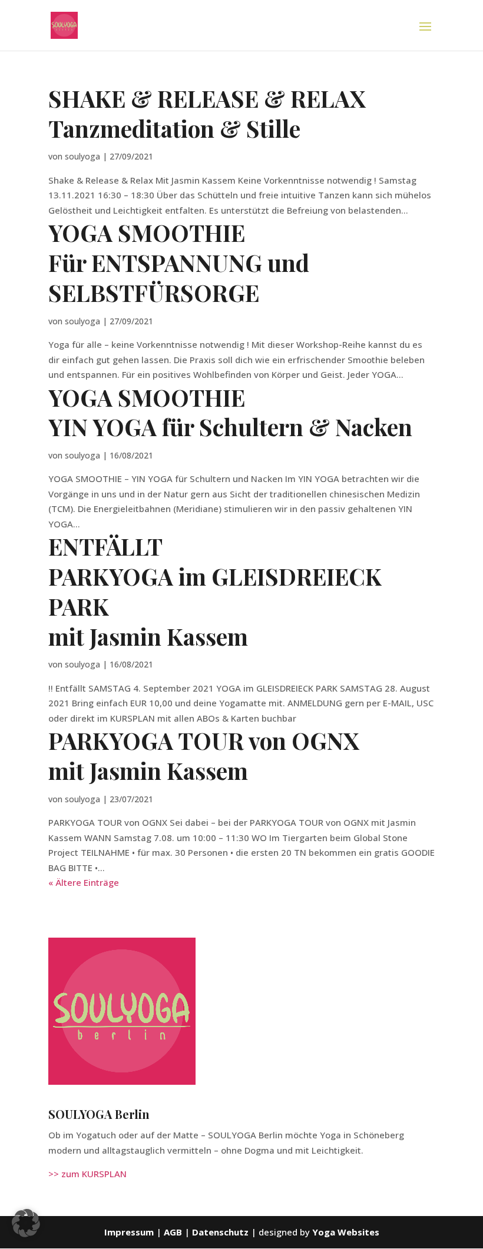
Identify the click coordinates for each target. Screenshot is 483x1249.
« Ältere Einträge (83, 882)
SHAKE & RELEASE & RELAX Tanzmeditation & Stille (207, 113)
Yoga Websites (345, 1232)
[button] (26, 1223)
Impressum (129, 1232)
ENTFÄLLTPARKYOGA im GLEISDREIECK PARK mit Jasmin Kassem (215, 591)
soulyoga (82, 156)
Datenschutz (220, 1232)
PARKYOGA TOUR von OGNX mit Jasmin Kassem (203, 755)
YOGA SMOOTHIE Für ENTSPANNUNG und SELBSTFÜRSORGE (178, 262)
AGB (174, 1232)
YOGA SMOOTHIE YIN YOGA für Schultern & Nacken (230, 412)
